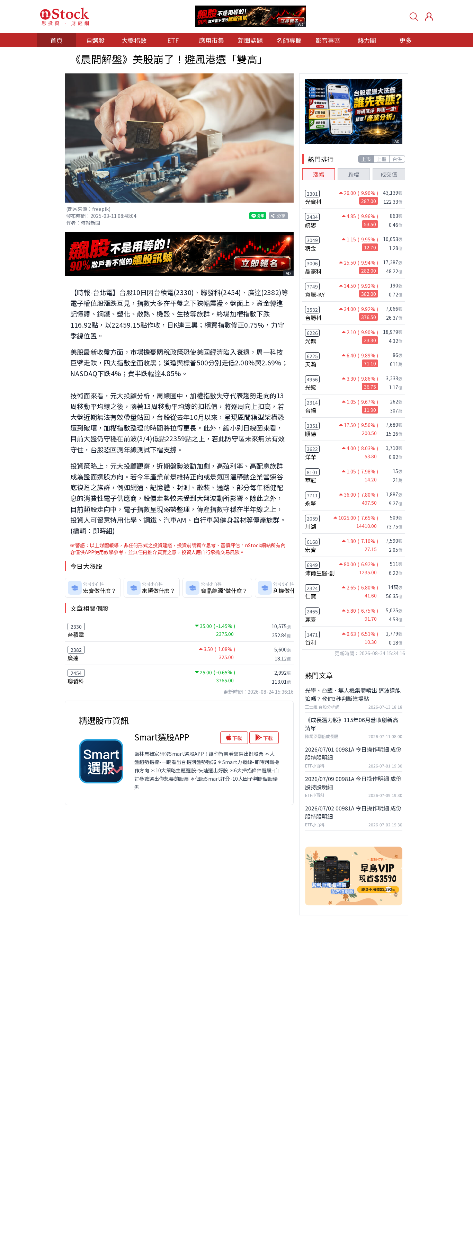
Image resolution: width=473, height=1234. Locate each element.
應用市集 (211, 40)
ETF (173, 40)
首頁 (56, 40)
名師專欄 (289, 40)
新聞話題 (250, 40)
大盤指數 (134, 40)
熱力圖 (366, 40)
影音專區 (327, 40)
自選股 (95, 40)
